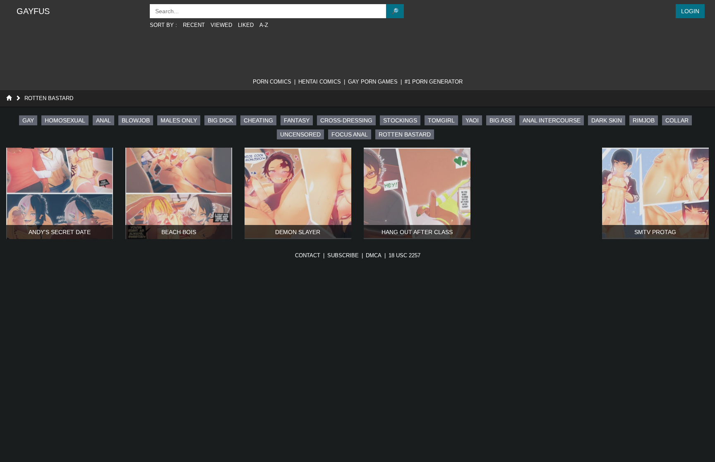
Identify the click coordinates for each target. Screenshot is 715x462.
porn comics (272, 82)
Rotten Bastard (48, 98)
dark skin (606, 120)
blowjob (136, 120)
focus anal (349, 134)
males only (179, 120)
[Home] (9, 98)
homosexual (65, 120)
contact (307, 255)
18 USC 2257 (404, 255)
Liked (246, 25)
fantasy (297, 120)
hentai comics (319, 82)
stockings (400, 120)
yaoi (472, 120)
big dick (220, 120)
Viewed (221, 25)
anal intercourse (552, 120)
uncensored (300, 134)
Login (690, 11)
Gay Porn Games (373, 82)
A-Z (263, 25)
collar (677, 120)
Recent (194, 25)
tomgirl (441, 120)
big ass (500, 120)
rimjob (644, 120)
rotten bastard (405, 134)
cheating (258, 120)
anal (103, 120)
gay (28, 120)
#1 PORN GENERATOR (434, 82)
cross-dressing (346, 120)
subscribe (343, 255)
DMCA (373, 255)
